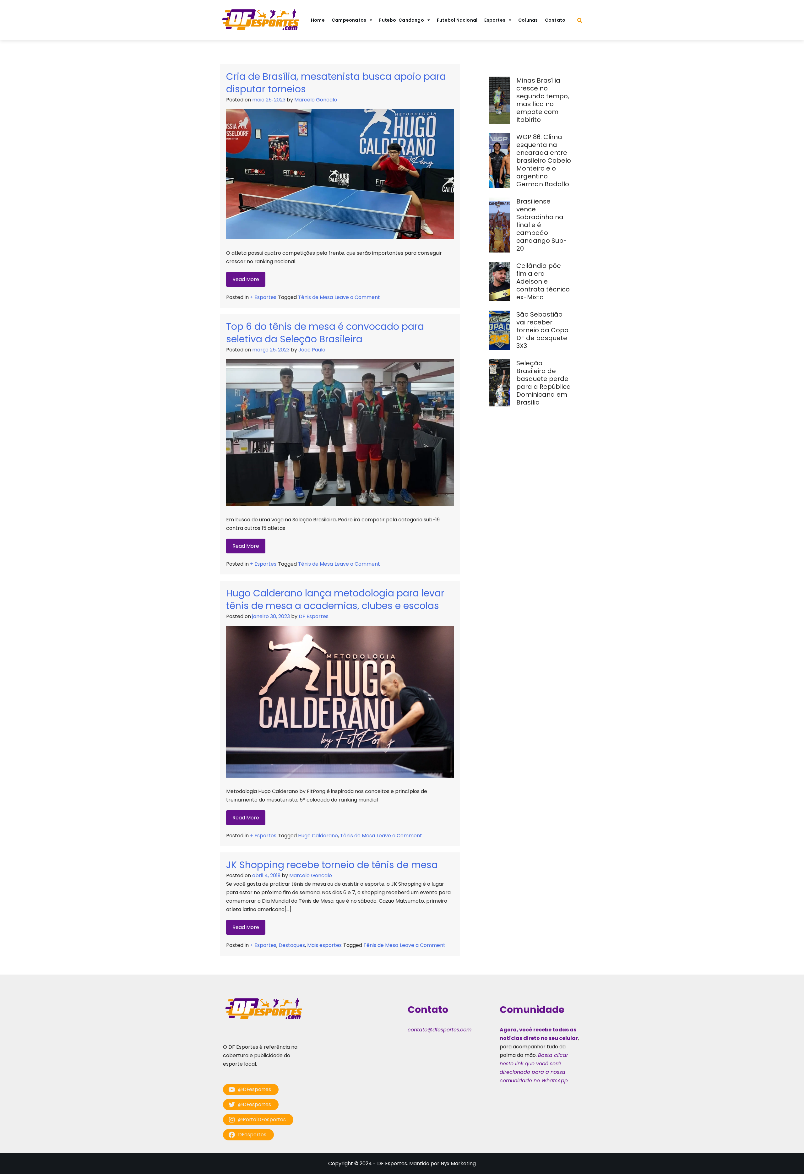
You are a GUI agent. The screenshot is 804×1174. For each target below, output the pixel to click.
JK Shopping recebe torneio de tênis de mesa (332, 865)
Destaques (292, 945)
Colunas (528, 20)
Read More (245, 279)
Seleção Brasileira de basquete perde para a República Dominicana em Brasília (543, 383)
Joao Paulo (311, 349)
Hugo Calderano (318, 835)
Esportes (494, 20)
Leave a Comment (357, 297)
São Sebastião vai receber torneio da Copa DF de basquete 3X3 (542, 330)
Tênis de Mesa (315, 297)
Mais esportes (324, 945)
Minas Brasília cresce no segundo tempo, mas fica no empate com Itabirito (542, 100)
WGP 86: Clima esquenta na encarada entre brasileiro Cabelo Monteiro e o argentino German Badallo (543, 160)
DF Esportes (314, 616)
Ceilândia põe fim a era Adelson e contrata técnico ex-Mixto (543, 281)
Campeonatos (349, 20)
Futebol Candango (401, 20)
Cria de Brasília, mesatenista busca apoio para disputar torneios (336, 83)
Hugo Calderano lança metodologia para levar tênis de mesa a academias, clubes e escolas (335, 599)
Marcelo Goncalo (315, 99)
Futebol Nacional (457, 20)
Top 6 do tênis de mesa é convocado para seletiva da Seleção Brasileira (325, 333)
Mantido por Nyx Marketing (442, 1163)
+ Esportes (263, 297)
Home (318, 20)
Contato (555, 20)
